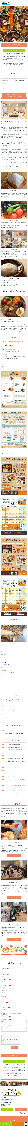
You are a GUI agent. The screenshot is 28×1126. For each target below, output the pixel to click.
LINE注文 (5, 1123)
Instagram (17, 1123)
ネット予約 (14, 50)
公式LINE (3, 662)
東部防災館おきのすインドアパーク (9, 673)
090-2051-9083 (15, 59)
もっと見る (14, 855)
